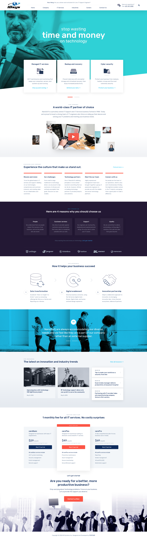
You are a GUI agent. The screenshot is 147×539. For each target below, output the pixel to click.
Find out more (139, 88)
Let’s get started (87, 240)
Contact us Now (73, 499)
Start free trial (40, 447)
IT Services (60, 7)
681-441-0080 (129, 6)
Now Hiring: (50, 2)
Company (46, 7)
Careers (88, 7)
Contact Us (103, 7)
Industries (75, 7)
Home (33, 7)
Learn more (33, 184)
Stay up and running (39, 88)
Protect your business (106, 88)
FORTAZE (92, 535)
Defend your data (73, 88)
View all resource (116, 362)
